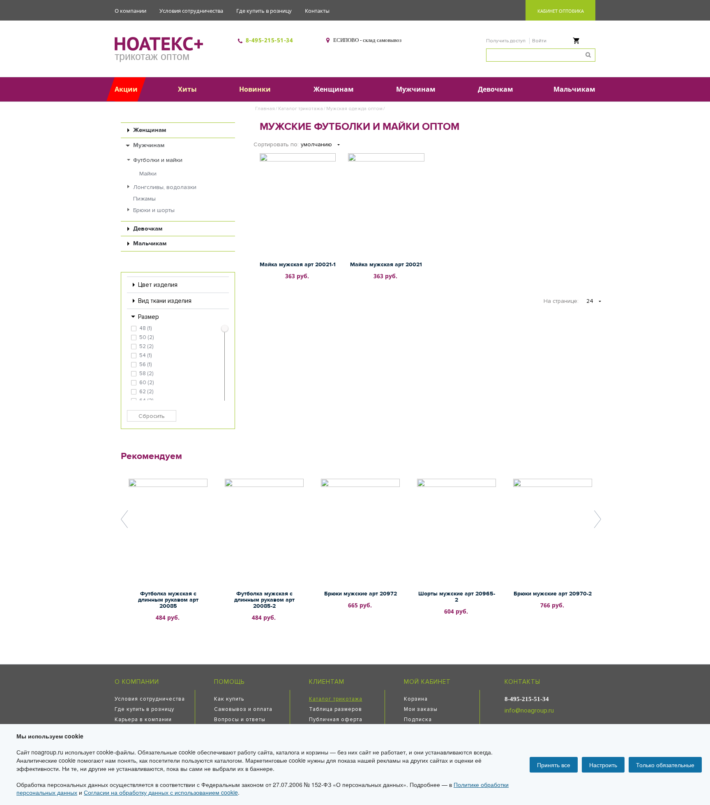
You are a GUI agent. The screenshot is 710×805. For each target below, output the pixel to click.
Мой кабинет (427, 681)
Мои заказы (421, 709)
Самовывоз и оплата (243, 709)
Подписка (418, 719)
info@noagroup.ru (529, 710)
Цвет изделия (158, 284)
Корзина (416, 699)
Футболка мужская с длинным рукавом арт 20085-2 (264, 600)
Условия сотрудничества (191, 10)
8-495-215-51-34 (269, 40)
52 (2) (146, 346)
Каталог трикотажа (300, 109)
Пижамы (144, 198)
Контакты (317, 10)
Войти (539, 41)
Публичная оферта (335, 719)
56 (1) (145, 364)
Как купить (229, 699)
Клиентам (326, 681)
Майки (148, 173)
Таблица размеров (335, 709)
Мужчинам (148, 145)
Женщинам (149, 130)
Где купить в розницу (264, 10)
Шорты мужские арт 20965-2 (456, 597)
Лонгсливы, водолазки (164, 187)
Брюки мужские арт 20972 (360, 593)
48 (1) (145, 328)
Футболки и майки (157, 160)
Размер (148, 317)
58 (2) (146, 373)
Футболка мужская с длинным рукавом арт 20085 (168, 600)
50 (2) (146, 337)
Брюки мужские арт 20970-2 (553, 593)
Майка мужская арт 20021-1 (298, 264)
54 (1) (145, 355)
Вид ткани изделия (164, 300)
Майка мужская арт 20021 (386, 264)
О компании (130, 10)
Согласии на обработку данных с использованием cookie (161, 792)
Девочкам (147, 229)
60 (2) (146, 382)
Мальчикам (149, 243)
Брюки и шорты (154, 210)
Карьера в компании (143, 719)
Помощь (229, 681)
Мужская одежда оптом (354, 109)
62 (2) (146, 391)
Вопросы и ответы (239, 719)
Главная (265, 109)
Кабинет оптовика (560, 11)
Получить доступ (506, 41)
